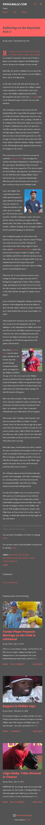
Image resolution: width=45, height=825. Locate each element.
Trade (32, 558)
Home (5, 12)
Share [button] (5, 565)
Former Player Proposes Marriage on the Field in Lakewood (19, 635)
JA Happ (26, 555)
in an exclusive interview (22, 249)
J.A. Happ (33, 97)
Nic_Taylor (28, 820)
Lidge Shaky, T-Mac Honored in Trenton (22, 775)
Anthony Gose (16, 158)
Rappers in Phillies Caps (19, 706)
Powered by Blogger (24, 815)
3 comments (15, 731)
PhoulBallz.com (15, 4)
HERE (5, 538)
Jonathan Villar (10, 558)
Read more (37, 664)
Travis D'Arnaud (10, 561)
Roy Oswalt (23, 558)
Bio (15, 12)
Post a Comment (10, 582)
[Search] (35, 4)
